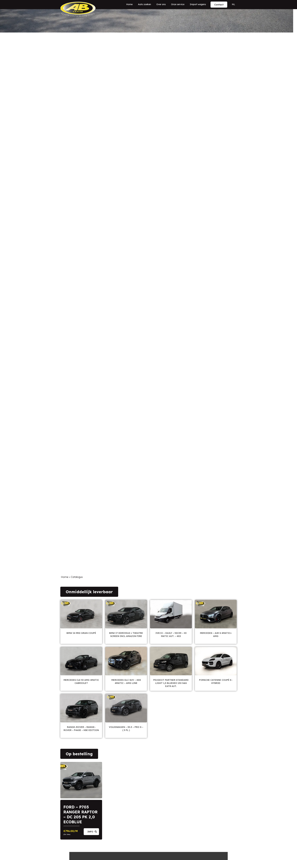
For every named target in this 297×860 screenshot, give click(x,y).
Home (129, 4)
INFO (90, 831)
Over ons (161, 4)
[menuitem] (233, 4)
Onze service (177, 4)
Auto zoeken (144, 4)
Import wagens (198, 4)
